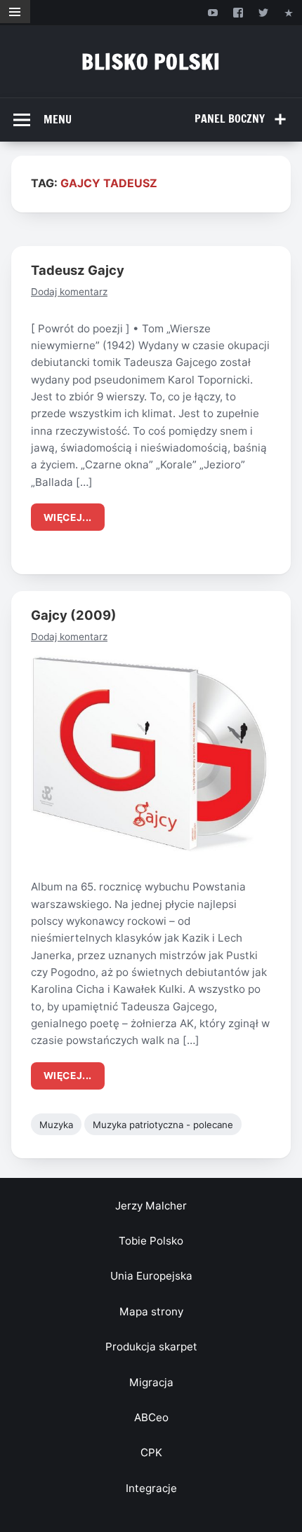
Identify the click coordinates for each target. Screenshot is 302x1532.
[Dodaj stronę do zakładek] (289, 12)
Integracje (151, 1488)
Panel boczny (230, 118)
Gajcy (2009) (74, 615)
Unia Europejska (151, 1275)
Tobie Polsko (151, 1240)
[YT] (212, 12)
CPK (151, 1452)
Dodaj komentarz (69, 291)
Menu (58, 119)
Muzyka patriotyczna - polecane (163, 1124)
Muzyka (56, 1124)
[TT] (263, 12)
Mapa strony (151, 1311)
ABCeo (151, 1417)
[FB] (237, 12)
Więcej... (68, 517)
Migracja (151, 1382)
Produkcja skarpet (151, 1346)
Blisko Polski (151, 61)
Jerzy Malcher (151, 1205)
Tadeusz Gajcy (77, 270)
